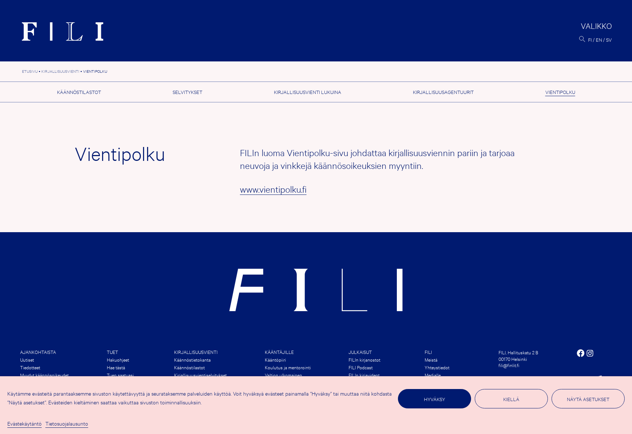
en (599, 39)
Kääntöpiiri (275, 359)
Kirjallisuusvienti (196, 351)
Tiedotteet (30, 367)
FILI (428, 351)
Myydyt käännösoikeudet (44, 374)
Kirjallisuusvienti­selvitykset (200, 374)
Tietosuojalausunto (66, 423)
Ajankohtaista (38, 351)
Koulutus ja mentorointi (288, 367)
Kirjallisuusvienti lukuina (307, 91)
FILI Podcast (361, 367)
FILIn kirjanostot (364, 359)
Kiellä (511, 399)
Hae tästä (116, 367)
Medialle (433, 374)
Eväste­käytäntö (24, 423)
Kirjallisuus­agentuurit (443, 91)
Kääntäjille (279, 351)
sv (609, 39)
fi (590, 39)
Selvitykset (187, 91)
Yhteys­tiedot (437, 367)
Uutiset (27, 359)
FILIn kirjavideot (364, 374)
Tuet (112, 351)
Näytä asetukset (588, 399)
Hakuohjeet (118, 359)
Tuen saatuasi (120, 374)
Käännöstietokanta (192, 359)
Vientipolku (560, 91)
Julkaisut (360, 351)
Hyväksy (434, 399)
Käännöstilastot (79, 91)
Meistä (431, 359)
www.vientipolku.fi (273, 189)
